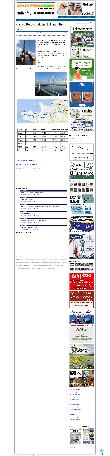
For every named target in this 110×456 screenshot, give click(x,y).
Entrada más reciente (20, 256)
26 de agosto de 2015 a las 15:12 (30, 201)
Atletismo (79, 17)
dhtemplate (40, 455)
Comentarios (73, 141)
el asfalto (62, 53)
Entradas (73, 138)
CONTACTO (72, 447)
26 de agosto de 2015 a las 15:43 (30, 215)
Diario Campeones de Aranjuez (21, 455)
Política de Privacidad (73, 449)
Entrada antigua (64, 256)
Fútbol (62, 17)
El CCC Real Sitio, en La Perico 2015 (25, 160)
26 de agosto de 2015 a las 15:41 (30, 208)
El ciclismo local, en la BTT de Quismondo (26, 164)
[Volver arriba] (102, 452)
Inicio (19, 20)
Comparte (65, 37)
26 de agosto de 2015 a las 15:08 (30, 194)
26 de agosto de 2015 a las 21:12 (30, 222)
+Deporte (87, 17)
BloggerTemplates (35, 455)
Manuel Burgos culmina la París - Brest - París (41, 27)
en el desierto (52, 53)
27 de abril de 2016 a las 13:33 (29, 229)
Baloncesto (70, 17)
